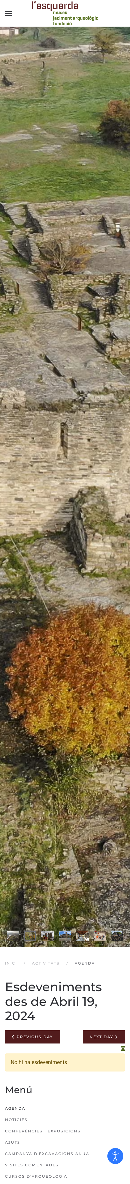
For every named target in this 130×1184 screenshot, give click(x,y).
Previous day (34, 1037)
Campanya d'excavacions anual (48, 1153)
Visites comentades (32, 1165)
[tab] (13, 936)
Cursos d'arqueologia (36, 1176)
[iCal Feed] (123, 1048)
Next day (102, 1037)
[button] (8, 13)
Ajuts (12, 1142)
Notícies (16, 1119)
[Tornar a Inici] (65, 13)
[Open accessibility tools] (115, 1156)
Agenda (15, 1108)
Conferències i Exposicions (43, 1131)
